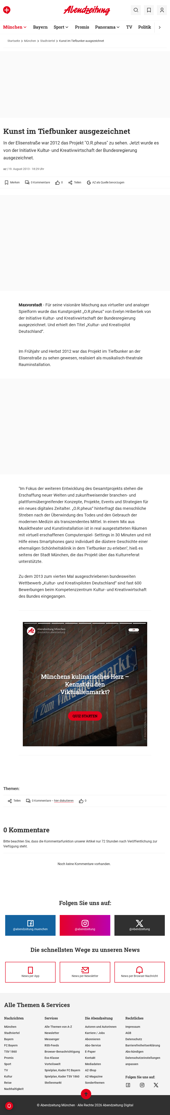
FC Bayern (11, 1045)
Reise (8, 1082)
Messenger (52, 1039)
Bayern (40, 27)
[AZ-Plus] (6, 10)
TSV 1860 (10, 1051)
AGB (128, 1033)
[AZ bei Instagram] (142, 1085)
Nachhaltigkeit (14, 1089)
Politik (144, 27)
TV (129, 27)
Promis (82, 27)
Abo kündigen (134, 1051)
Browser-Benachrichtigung (62, 1051)
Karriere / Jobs (95, 1033)
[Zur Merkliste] (149, 10)
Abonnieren (92, 1039)
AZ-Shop (90, 1070)
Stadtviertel (47, 40)
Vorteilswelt (53, 1064)
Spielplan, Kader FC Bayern (62, 1070)
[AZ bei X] (156, 1085)
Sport (59, 27)
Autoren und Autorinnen (101, 1026)
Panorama (105, 27)
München (12, 27)
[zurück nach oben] (86, 1096)
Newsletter (52, 1033)
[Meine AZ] (162, 10)
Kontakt (90, 1057)
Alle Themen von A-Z (58, 1026)
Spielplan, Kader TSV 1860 (62, 1076)
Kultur (8, 1076)
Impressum (132, 1026)
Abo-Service (93, 1045)
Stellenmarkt (53, 1082)
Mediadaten (93, 1064)
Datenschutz (133, 1039)
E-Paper (90, 1051)
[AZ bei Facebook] (128, 1085)
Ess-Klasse (52, 1057)
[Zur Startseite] (86, 14)
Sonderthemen (94, 1082)
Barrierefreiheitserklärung (142, 1045)
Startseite (13, 40)
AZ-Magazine (94, 1076)
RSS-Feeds (52, 1045)
